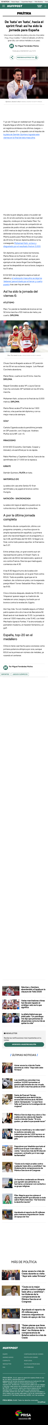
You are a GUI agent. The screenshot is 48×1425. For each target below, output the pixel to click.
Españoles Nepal (27, 1)
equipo (5, 1354)
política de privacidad (32, 1364)
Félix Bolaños (39, 1)
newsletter (7, 1364)
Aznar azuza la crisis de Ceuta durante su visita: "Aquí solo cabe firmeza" (28, 1067)
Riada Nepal (15, 1)
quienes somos (8, 1357)
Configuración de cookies (33, 1354)
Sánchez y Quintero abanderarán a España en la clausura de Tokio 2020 (33, 989)
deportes (5, 674)
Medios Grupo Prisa (24, 1418)
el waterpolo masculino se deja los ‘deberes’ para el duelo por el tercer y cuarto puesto (22, 281)
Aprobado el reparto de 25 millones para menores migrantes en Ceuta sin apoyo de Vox (29, 1214)
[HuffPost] (10, 1347)
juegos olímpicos (20, 674)
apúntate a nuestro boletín (24, 1044)
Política (24, 13)
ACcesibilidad (29, 1367)
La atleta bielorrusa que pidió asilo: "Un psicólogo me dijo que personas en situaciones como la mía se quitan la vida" (33, 1018)
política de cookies (31, 1357)
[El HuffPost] (14, 6)
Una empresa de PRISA (24, 1413)
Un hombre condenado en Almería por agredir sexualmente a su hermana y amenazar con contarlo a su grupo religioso (30, 1182)
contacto (6, 1360)
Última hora (39, 6)
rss (4, 1367)
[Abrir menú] (3, 6)
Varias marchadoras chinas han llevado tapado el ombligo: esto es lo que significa (33, 1004)
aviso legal (28, 1360)
